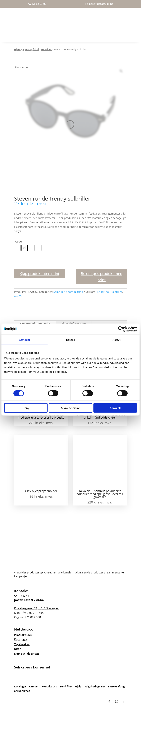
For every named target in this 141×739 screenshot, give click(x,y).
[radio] (17, 248)
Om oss (34, 686)
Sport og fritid (31, 49)
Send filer (66, 686)
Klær (17, 649)
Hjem (17, 49)
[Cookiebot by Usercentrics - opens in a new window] (121, 329)
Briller (100, 292)
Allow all (115, 408)
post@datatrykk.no (29, 600)
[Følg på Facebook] (109, 701)
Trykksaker (22, 644)
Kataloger (21, 639)
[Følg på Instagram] (117, 701)
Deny (26, 408)
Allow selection (70, 408)
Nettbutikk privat (26, 653)
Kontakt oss (49, 686)
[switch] (53, 393)
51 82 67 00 (23, 596)
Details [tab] (70, 339)
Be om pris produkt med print (101, 276)
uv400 (17, 296)
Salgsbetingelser (94, 686)
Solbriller (46, 49)
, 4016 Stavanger (36, 608)
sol (107, 292)
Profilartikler (23, 635)
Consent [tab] (24, 339)
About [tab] (117, 339)
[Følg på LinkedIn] (124, 701)
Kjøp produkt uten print (39, 273)
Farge (18, 241)
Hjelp (79, 686)
